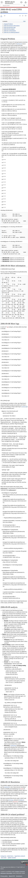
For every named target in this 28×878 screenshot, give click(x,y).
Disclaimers (19, 876)
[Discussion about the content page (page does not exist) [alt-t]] (5, 16)
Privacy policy (4, 876)
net (8, 327)
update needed (12, 857)
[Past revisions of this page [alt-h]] (23, 16)
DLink (21, 788)
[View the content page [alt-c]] (1, 16)
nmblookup (13, 745)
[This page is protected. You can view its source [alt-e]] (20, 16)
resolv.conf (24, 406)
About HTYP (12, 876)
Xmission (15, 801)
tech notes (3, 857)
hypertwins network (20, 856)
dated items (10, 856)
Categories (3, 856)
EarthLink (19, 44)
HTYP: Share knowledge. (10, 2)
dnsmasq (10, 800)
